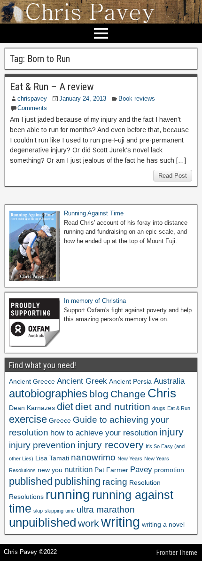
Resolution (145, 482)
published (31, 481)
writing (120, 521)
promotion (169, 470)
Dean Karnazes (32, 407)
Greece (60, 420)
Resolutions (26, 496)
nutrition (78, 469)
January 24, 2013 (82, 98)
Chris (162, 393)
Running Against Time (94, 213)
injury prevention (42, 445)
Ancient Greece (32, 381)
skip (38, 511)
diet (65, 406)
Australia (169, 381)
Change (128, 393)
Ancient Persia (130, 381)
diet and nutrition (112, 406)
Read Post (172, 175)
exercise (28, 419)
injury (171, 432)
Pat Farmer (111, 470)
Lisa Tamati (52, 458)
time (70, 511)
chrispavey (32, 98)
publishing (77, 481)
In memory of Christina (95, 300)
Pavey (141, 469)
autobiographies (48, 393)
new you (50, 470)
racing (114, 482)
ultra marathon (106, 509)
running (68, 494)
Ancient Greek (82, 381)
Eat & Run (178, 408)
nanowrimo (93, 457)
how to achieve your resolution (103, 432)
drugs (158, 408)
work (88, 523)
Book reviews (136, 98)
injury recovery (111, 444)
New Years (129, 458)
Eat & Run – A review (52, 87)
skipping (54, 511)
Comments (32, 107)
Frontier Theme (176, 552)
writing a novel (163, 524)
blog (99, 393)
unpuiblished (42, 522)
